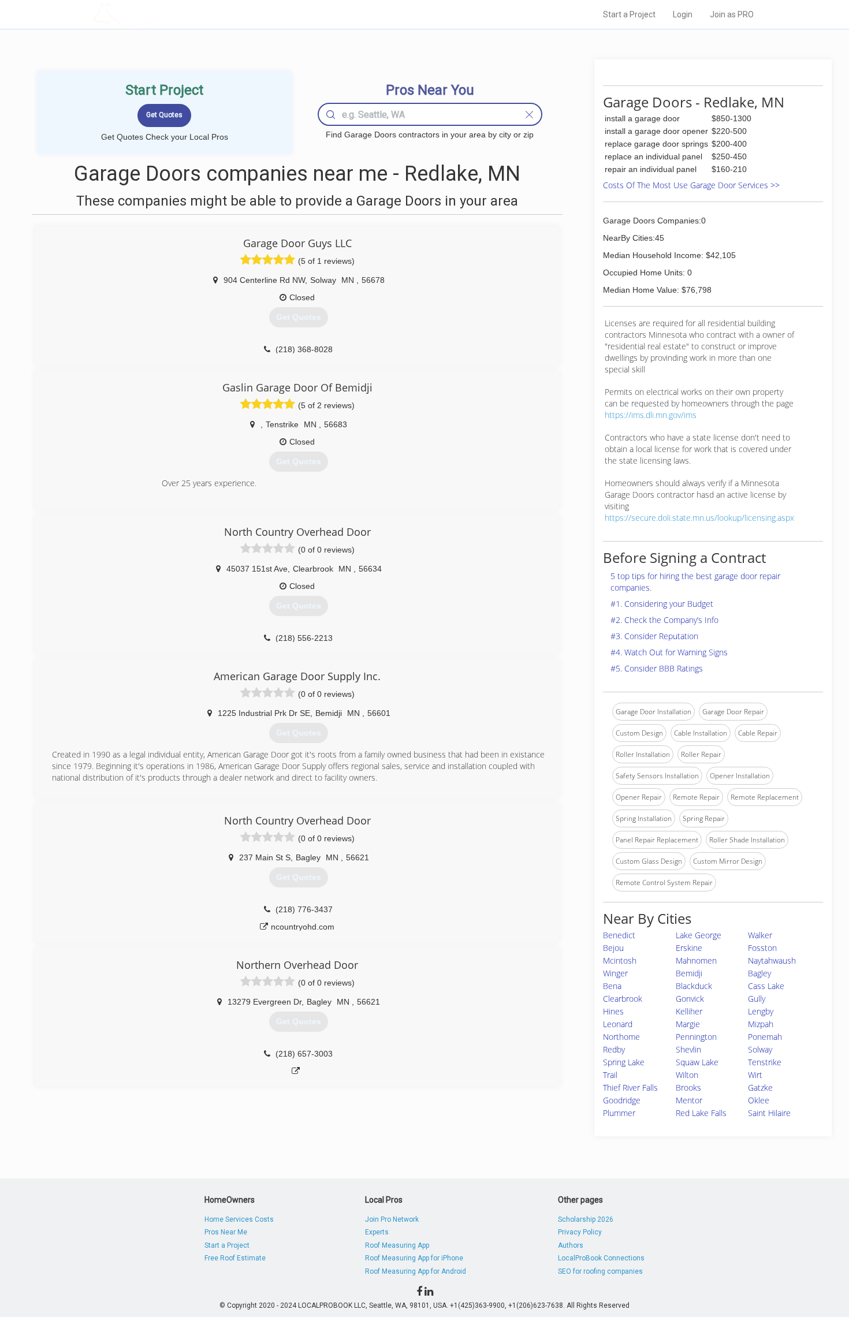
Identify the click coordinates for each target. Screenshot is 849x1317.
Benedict (619, 935)
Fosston (762, 947)
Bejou (613, 947)
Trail (610, 1074)
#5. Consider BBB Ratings (656, 668)
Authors (570, 1245)
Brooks (688, 1087)
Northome (621, 1036)
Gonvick (690, 998)
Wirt (755, 1074)
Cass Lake (766, 985)
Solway (760, 1049)
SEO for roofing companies (600, 1271)
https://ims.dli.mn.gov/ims (651, 414)
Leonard (617, 1023)
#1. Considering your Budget (661, 603)
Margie (688, 1023)
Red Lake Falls (701, 1112)
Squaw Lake (697, 1062)
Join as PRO (732, 14)
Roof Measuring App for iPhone (414, 1258)
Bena (612, 985)
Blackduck (694, 985)
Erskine (689, 947)
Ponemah (765, 1036)
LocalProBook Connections (601, 1258)
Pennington (696, 1036)
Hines (613, 1011)
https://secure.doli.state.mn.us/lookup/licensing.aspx (699, 517)
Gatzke (760, 1087)
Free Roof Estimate (235, 1258)
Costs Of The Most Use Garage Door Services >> (691, 185)
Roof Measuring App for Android (415, 1271)
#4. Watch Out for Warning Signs (669, 652)
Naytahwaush (772, 960)
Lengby (760, 1011)
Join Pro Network (392, 1219)
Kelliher (689, 1011)
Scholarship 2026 (585, 1219)
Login (682, 14)
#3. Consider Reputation (654, 635)
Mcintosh (619, 960)
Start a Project (629, 14)
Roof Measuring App (397, 1245)
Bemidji (689, 973)
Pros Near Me (225, 1232)
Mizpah (760, 1023)
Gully (756, 998)
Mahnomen (696, 960)
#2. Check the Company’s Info (664, 619)
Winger (615, 973)
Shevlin (688, 1049)
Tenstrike (764, 1062)
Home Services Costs (239, 1219)
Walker (760, 935)
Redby (614, 1049)
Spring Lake (624, 1062)
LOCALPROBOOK (159, 14)
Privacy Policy (580, 1232)
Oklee (758, 1100)
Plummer (619, 1112)
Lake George (698, 935)
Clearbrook (622, 998)
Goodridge (622, 1100)
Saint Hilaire (769, 1112)
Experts (377, 1232)
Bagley (759, 973)
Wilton (687, 1074)
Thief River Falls (630, 1087)
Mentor (689, 1100)
